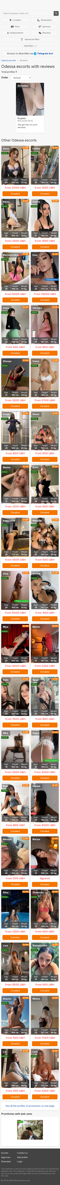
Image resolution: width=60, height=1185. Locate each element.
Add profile (22, 1157)
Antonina (23, 85)
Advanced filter (31, 39)
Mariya (36, 839)
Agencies (5, 1157)
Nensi (6, 201)
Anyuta (7, 998)
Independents (16, 33)
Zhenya (7, 361)
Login (19, 1161)
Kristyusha (9, 520)
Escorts (4, 1153)
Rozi (5, 786)
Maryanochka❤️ (12, 255)
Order (4, 77)
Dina (5, 573)
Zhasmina (38, 892)
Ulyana (36, 786)
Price (17, 26)
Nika (5, 733)
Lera (35, 1051)
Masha (6, 467)
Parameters (46, 20)
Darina (36, 201)
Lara (5, 945)
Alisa (5, 892)
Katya (6, 414)
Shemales (6, 1161)
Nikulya (7, 839)
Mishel (36, 626)
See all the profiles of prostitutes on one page (30, 1105)
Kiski (5, 679)
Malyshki (37, 520)
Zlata (6, 148)
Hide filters (29, 46)
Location (17, 20)
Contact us (22, 1153)
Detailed (15, 193)
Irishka (36, 148)
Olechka (37, 308)
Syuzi (35, 679)
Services (46, 26)
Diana (35, 361)
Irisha (6, 308)
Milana (36, 998)
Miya (5, 626)
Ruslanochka (39, 945)
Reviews (46, 33)
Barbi (35, 467)
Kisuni (35, 414)
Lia (4, 1051)
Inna (34, 255)
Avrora (36, 573)
